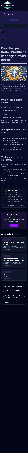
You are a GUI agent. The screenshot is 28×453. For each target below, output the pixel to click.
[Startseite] (1, 13)
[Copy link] (15, 40)
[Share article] (12, 40)
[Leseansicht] (2, 40)
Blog (5, 13)
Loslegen (14, 225)
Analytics (3, 166)
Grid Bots (5, 175)
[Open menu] (25, 5)
